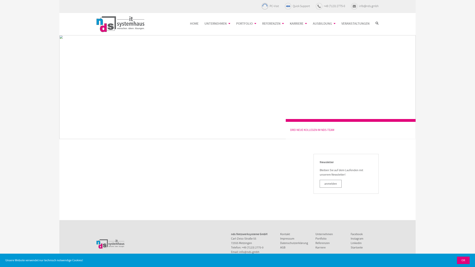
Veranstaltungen (355, 24)
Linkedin (356, 243)
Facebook (357, 234)
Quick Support (301, 6)
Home (194, 24)
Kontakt (285, 234)
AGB (282, 247)
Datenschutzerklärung (294, 243)
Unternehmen (324, 234)
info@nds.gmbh (369, 6)
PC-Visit (274, 6)
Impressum (287, 238)
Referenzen (322, 243)
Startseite (357, 247)
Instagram (357, 238)
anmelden (330, 184)
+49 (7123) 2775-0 (334, 6)
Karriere (320, 247)
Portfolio (321, 238)
